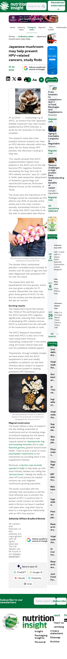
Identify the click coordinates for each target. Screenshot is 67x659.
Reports (41, 27)
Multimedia (61, 27)
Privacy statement (56, 632)
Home (12, 27)
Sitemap (55, 637)
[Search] (43, 6)
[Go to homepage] (28, 629)
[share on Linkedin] (8, 79)
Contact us (57, 622)
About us (55, 617)
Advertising (57, 626)
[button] (19, 572)
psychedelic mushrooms (21, 453)
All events (52, 335)
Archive (55, 641)
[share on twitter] (14, 79)
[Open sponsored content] (33, 21)
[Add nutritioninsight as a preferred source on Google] (34, 68)
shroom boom (16, 474)
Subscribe (61, 601)
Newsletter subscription (58, 4)
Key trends (51, 28)
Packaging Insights (41, 636)
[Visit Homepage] (13, 11)
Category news (32, 28)
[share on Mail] (20, 79)
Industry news (21, 28)
